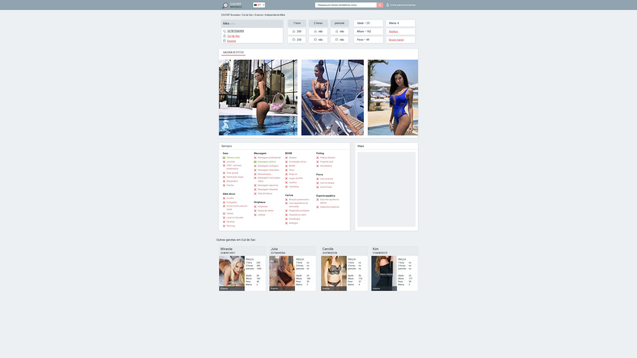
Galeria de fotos (233, 52)
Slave (291, 170)
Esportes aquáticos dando (329, 201)
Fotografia (232, 202)
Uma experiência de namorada (298, 205)
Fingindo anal (326, 161)
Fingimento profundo (299, 210)
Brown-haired (396, 39)
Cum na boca (326, 179)
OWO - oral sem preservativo (234, 167)
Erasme (259, 15)
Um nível (231, 161)
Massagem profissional (269, 157)
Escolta (230, 198)
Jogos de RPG (296, 178)
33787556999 (235, 31)
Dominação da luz (297, 161)
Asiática (393, 31)
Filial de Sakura (265, 193)
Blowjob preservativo (299, 199)
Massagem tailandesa (268, 170)
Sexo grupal (232, 173)
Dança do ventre (265, 210)
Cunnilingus (294, 219)
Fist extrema (326, 166)
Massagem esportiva (268, 185)
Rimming (231, 226)
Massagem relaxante (268, 189)
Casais (230, 213)
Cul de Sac (247, 15)
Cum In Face (326, 187)
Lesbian (261, 214)
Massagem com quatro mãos (269, 179)
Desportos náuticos (329, 207)
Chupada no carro (297, 214)
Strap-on (293, 174)
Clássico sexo (233, 157)
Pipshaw (231, 221)
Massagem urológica (268, 166)
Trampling (294, 186)
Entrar (403, 5)
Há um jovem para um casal (237, 207)
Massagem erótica (267, 161)
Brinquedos (232, 181)
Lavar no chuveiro (235, 217)
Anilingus (293, 223)
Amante (292, 157)
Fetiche (230, 185)
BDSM (292, 166)
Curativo (293, 182)
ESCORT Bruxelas (230, 15)
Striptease (263, 206)
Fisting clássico (327, 157)
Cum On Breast (327, 183)
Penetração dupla (235, 177)
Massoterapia (264, 174)
